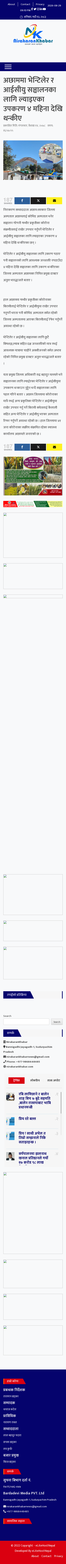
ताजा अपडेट (53, 1080)
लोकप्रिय (35, 1080)
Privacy (40, 4)
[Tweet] (38, 200)
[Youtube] (54, 200)
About (11, 4)
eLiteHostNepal (41, 1550)
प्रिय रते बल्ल (27, 1119)
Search (7, 1016)
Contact (25, 4)
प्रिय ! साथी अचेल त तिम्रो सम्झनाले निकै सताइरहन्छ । (32, 1137)
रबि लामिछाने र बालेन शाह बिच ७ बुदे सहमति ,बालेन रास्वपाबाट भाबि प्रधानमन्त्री (35, 1100)
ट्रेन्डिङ (16, 1080)
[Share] (22, 200)
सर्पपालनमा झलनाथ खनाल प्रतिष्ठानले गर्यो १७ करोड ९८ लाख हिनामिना (33, 1160)
